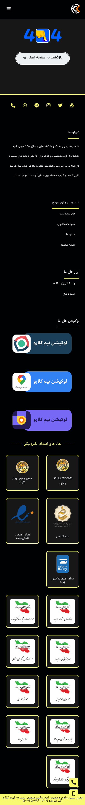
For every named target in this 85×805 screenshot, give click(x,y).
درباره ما (70, 235)
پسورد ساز (69, 294)
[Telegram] (37, 105)
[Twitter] (60, 105)
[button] (8, 8)
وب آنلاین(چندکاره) (64, 284)
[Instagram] (48, 105)
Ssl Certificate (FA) (22, 481)
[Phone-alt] (13, 105)
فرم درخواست (67, 214)
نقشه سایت (68, 245)
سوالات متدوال (66, 224)
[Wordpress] (72, 105)
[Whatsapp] (25, 105)
